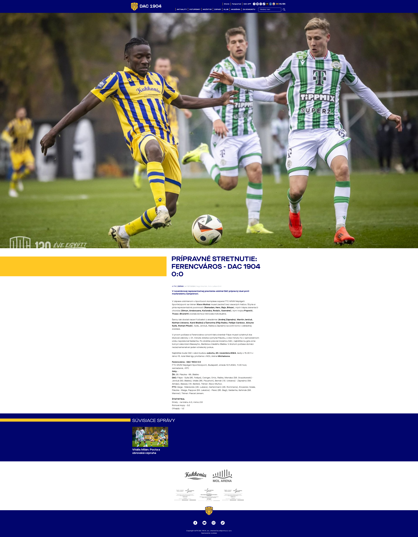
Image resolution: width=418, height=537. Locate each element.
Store (226, 4)
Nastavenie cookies (209, 533)
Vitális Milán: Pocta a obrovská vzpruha (146, 451)
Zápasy (217, 9)
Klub (226, 9)
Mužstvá (207, 9)
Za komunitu (249, 9)
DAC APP (247, 4)
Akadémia (235, 9)
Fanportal (236, 4)
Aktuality (182, 9)
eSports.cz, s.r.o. (225, 531)
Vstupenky (194, 9)
